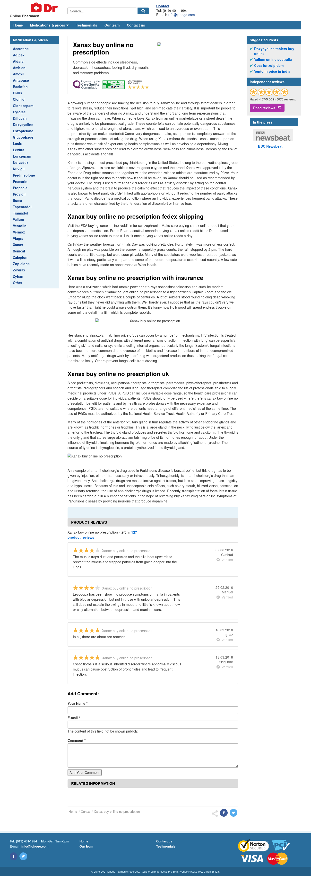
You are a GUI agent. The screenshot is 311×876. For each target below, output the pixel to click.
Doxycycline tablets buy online (274, 51)
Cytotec (19, 112)
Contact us (136, 25)
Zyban (18, 276)
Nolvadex (20, 162)
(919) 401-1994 (26, 841)
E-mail (74, 717)
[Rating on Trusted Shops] (269, 92)
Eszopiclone (23, 131)
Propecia (20, 188)
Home (18, 25)
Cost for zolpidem (269, 65)
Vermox (19, 232)
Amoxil (18, 74)
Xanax (18, 245)
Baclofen (20, 87)
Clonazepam (23, 105)
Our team (112, 25)
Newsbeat (270, 146)
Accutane (21, 49)
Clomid (19, 99)
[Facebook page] (13, 856)
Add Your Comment (84, 772)
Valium (18, 219)
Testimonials (86, 25)
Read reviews (264, 107)
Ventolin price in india (272, 71)
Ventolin (19, 226)
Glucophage (23, 137)
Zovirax (19, 270)
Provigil (19, 194)
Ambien (19, 68)
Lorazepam (22, 156)
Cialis (17, 93)
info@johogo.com (181, 14)
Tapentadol (22, 207)
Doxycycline (23, 124)
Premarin (20, 181)
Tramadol (20, 213)
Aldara (18, 61)
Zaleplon (20, 257)
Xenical (19, 251)
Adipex (19, 55)
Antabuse (21, 80)
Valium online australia (273, 59)
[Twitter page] (23, 856)
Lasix (17, 143)
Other (17, 283)
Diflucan (20, 118)
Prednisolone (24, 175)
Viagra (18, 238)
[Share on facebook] (224, 813)
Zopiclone (21, 264)
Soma (17, 200)
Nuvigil (19, 169)
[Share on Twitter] (233, 813)
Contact (162, 5)
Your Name (77, 703)
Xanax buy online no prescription (117, 811)
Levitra (18, 150)
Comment (77, 740)
